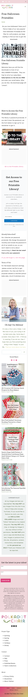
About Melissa (9, 681)
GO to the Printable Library (14, 166)
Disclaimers (8, 679)
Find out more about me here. (16, 347)
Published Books (9, 663)
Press (6, 661)
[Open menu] (25, 7)
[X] (6, 1)
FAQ (5, 658)
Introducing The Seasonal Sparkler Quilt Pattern (14, 489)
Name (2, 566)
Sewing (6, 638)
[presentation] (13, 374)
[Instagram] (9, 1)
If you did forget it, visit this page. (13, 258)
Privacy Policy (9, 676)
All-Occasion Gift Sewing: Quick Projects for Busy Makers (13, 389)
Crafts (6, 640)
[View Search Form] (25, 1)
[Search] (24, 352)
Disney (6, 645)
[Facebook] (3, 1)
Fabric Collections (10, 666)
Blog (13, 688)
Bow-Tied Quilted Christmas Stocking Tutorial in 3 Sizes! (11, 421)
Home (3, 22)
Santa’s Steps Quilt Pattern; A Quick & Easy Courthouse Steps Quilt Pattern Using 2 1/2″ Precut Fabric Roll (13, 455)
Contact (7, 656)
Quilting (7, 635)
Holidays (7, 643)
